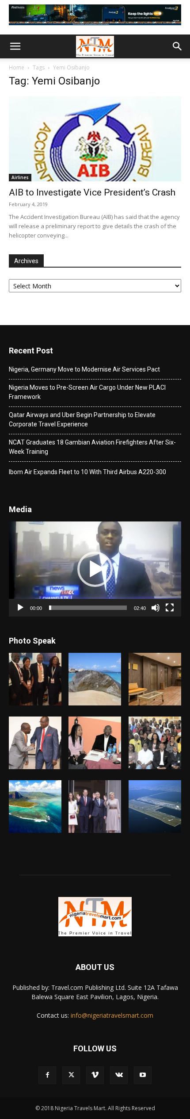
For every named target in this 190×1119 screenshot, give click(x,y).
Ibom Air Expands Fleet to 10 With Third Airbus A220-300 (87, 471)
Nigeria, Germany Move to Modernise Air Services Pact (84, 369)
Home (16, 67)
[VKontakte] (119, 1075)
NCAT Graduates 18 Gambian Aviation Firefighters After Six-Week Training (92, 447)
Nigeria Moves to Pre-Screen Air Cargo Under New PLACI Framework (87, 392)
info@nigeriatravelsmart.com (112, 1015)
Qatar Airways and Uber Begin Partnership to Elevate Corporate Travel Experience (82, 419)
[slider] (88, 607)
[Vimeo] (95, 1075)
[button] (15, 46)
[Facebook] (47, 1075)
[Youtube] (143, 1075)
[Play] (20, 607)
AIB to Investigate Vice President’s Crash (92, 192)
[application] (95, 569)
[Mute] (155, 607)
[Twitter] (71, 1075)
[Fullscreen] (169, 607)
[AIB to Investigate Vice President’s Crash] (95, 139)
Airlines (20, 177)
